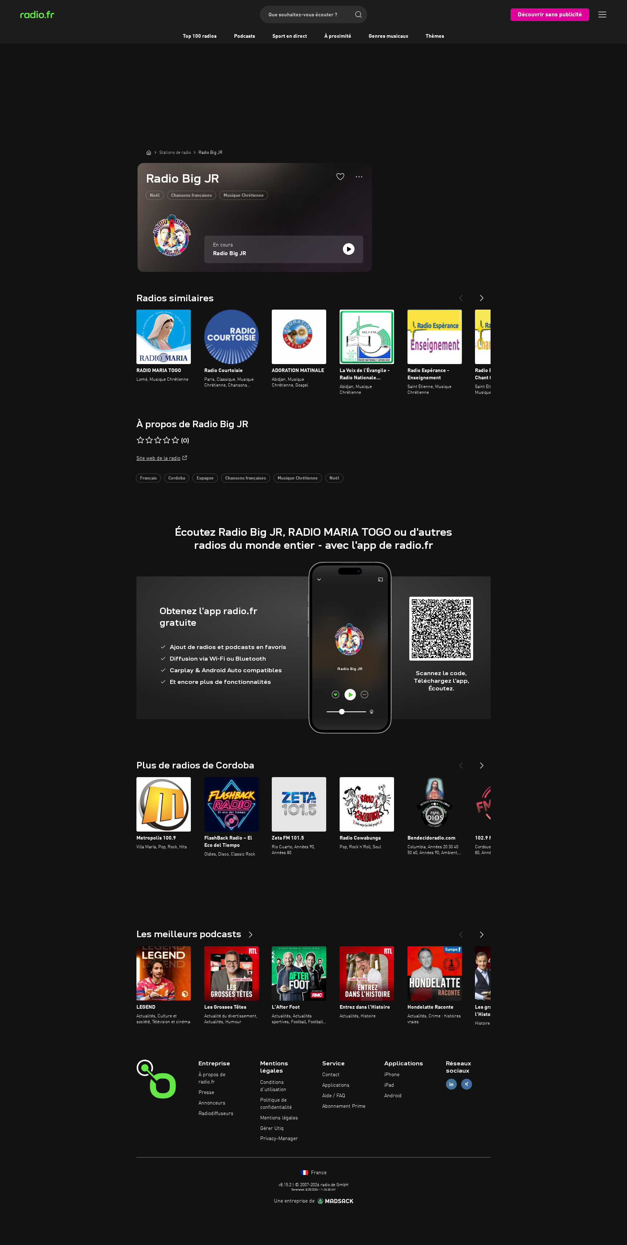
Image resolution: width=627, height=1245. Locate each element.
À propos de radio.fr (211, 1078)
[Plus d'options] (359, 176)
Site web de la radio (158, 458)
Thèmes (435, 36)
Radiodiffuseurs (215, 1113)
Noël (155, 195)
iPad (389, 1085)
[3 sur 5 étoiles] (157, 440)
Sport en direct (289, 36)
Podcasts (244, 36)
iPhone (391, 1074)
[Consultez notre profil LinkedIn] (451, 1084)
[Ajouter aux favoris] (340, 176)
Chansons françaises (191, 195)
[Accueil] (149, 152)
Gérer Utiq (272, 1128)
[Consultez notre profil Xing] (467, 1084)
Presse (206, 1092)
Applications (335, 1085)
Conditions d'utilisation (273, 1086)
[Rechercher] (358, 14)
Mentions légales (279, 1117)
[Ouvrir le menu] (602, 14)
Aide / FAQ (333, 1095)
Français (148, 478)
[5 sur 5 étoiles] (175, 440)
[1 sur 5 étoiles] (140, 440)
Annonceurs (211, 1103)
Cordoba (176, 478)
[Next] (482, 295)
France (318, 1172)
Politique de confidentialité (276, 1104)
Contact (331, 1074)
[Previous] (461, 295)
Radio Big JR (229, 254)
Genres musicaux (388, 36)
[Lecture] (349, 249)
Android (393, 1095)
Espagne (205, 478)
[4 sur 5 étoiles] (166, 440)
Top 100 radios (200, 36)
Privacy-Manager (279, 1138)
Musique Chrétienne (244, 195)
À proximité (337, 36)
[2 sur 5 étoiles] (149, 440)
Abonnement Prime (343, 1106)
